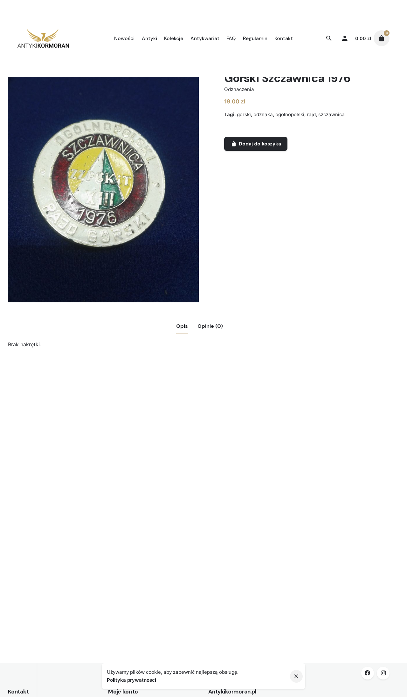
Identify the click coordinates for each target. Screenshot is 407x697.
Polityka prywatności (131, 680)
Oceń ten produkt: (63, 423)
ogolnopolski (289, 114)
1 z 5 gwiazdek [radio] (93, 423)
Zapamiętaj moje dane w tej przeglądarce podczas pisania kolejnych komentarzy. (138, 552)
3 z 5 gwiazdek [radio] (103, 423)
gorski (244, 114)
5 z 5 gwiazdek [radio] (113, 423)
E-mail (49, 526)
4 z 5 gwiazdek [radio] (108, 423)
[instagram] (383, 673)
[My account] (345, 38)
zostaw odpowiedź (59, 434)
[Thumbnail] (43, 38)
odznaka (263, 114)
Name (48, 500)
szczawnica (331, 114)
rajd (311, 114)
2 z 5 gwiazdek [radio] (98, 423)
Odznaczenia (239, 89)
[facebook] (367, 673)
